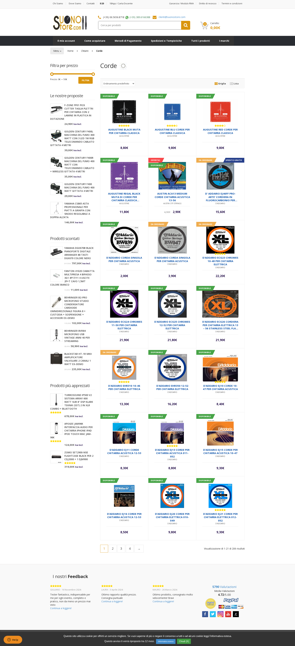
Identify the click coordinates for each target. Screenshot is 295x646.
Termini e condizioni (232, 3)
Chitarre (84, 50)
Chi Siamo (58, 3)
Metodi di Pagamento (128, 40)
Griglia (222, 83)
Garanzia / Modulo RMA (181, 3)
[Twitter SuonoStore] (213, 614)
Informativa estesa (165, 641)
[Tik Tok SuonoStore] (236, 613)
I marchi (224, 40)
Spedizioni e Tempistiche (166, 40)
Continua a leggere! (61, 608)
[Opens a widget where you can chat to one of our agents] (12, 640)
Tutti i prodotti (200, 40)
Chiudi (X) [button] (184, 641)
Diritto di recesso (207, 3)
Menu (56, 50)
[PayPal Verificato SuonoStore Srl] (224, 603)
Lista (236, 83)
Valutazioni (224, 587)
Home (70, 50)
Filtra (85, 80)
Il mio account (66, 40)
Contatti (91, 3)
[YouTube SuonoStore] (228, 614)
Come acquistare (94, 40)
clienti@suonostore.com (172, 17)
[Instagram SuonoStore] (220, 614)
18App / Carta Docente (121, 3)
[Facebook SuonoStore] (205, 614)
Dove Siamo (75, 3)
